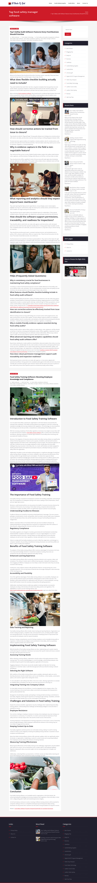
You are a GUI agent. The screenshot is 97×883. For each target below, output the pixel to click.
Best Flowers (69, 48)
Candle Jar (68, 62)
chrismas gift (69, 72)
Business (68, 59)
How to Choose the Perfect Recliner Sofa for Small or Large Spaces (77, 163)
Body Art (68, 55)
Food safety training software (17, 385)
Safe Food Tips (25, 382)
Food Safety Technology (27, 37)
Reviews (68, 93)
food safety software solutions (50, 383)
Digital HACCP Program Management (75, 76)
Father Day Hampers (71, 79)
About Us (68, 247)
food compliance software (24, 93)
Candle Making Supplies (60, 3)
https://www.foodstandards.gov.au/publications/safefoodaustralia (26, 590)
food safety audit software (16, 38)
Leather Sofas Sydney (71, 90)
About (78, 3)
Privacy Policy (69, 244)
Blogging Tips (69, 52)
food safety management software (18, 383)
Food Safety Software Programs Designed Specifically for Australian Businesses (33, 808)
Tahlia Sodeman (15, 37)
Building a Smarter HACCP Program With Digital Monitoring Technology (78, 139)
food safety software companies (18, 40)
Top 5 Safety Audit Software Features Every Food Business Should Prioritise (69, 13)
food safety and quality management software (47, 37)
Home (50, 3)
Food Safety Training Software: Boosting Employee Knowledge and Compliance (31, 378)
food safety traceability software (35, 40)
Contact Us (85, 3)
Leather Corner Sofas (71, 86)
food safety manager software (48, 38)
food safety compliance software (32, 38)
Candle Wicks (71, 3)
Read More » (68, 134)
